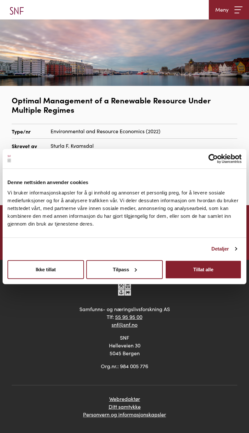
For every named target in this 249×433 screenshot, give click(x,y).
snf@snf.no (124, 324)
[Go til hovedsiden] (17, 10)
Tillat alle (203, 269)
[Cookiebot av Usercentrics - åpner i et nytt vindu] (213, 159)
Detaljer (220, 249)
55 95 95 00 (128, 316)
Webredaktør (124, 398)
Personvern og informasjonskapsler (124, 414)
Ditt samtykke (125, 406)
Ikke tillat (46, 269)
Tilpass (121, 269)
